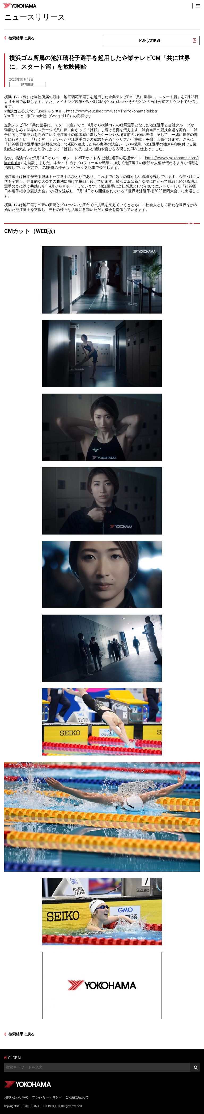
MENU (198, 6)
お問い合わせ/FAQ (16, 1097)
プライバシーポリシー (46, 1097)
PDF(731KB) (149, 40)
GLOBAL (15, 1058)
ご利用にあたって (77, 1097)
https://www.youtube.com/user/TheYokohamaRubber (112, 111)
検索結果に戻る (21, 38)
